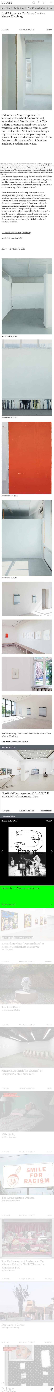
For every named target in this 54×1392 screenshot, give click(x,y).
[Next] (52, 770)
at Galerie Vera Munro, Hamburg (16, 232)
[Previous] (2, 770)
